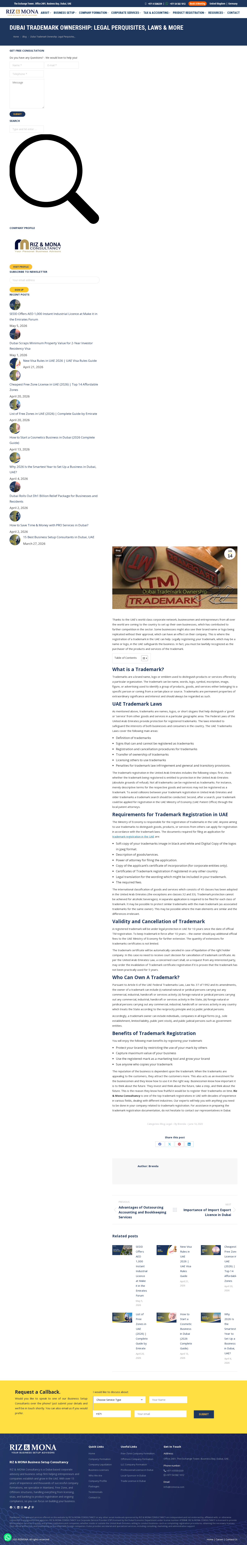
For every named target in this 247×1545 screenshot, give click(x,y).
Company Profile (98, 1481)
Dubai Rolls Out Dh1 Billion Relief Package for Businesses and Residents (54, 498)
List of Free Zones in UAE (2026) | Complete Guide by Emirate (142, 1331)
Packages (94, 1486)
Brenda (148, 1166)
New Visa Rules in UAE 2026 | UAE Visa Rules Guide (186, 1261)
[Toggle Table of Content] (143, 658)
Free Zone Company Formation (138, 1453)
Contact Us (94, 1497)
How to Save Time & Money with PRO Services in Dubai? (49, 525)
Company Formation (100, 1459)
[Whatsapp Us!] (8, 1537)
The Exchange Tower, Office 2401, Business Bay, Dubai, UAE (42, 3)
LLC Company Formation (134, 1464)
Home (92, 1453)
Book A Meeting (197, 3)
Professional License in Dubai (137, 1470)
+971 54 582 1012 (177, 3)
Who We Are (95, 1475)
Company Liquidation (100, 1464)
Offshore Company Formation (137, 1459)
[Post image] (122, 1250)
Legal (118, 555)
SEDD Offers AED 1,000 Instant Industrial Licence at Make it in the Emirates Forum (141, 1271)
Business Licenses (99, 1470)
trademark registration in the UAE (133, 836)
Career (219, 1539)
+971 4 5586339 (154, 3)
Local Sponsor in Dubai (133, 1475)
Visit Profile (21, 267)
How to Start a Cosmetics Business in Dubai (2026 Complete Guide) (186, 1331)
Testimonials (96, 1492)
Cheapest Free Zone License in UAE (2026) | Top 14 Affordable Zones (230, 1264)
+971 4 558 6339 (174, 1470)
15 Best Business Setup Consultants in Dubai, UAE (58, 537)
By (180, 1123)
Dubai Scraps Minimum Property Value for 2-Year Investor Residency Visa (51, 346)
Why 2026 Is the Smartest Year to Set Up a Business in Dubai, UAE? (230, 1333)
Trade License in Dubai (133, 1481)
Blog (118, 550)
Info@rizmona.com (174, 1487)
